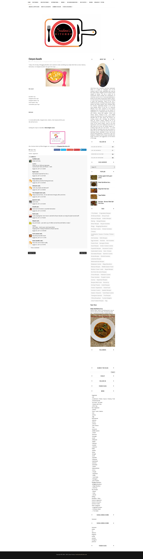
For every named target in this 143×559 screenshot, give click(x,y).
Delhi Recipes (103, 238)
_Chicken (94, 409)
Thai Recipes (107, 295)
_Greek (93, 438)
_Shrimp (94, 415)
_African (94, 422)
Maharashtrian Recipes (97, 261)
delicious (94, 532)
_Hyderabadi (95, 461)
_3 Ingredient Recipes (97, 507)
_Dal (93, 397)
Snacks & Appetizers (34, 6)
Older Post (83, 253)
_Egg (93, 416)
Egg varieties (94, 240)
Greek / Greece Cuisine (106, 246)
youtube (94, 538)
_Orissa (93, 470)
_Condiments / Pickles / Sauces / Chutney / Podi (103, 399)
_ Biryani (94, 491)
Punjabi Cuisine (105, 277)
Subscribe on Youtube (97, 154)
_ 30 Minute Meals (96, 509)
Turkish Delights (107, 298)
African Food (105, 216)
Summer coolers (95, 290)
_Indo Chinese (95, 425)
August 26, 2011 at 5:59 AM (39, 211)
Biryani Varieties (105, 224)
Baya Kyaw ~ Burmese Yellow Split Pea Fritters (106, 202)
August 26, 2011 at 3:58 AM (39, 189)
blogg (92, 226)
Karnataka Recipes (96, 253)
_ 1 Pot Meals (95, 511)
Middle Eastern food (107, 267)
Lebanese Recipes (96, 259)
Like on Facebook (96, 150)
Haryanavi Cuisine (107, 248)
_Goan (93, 455)
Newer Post (32, 253)
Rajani (34, 171)
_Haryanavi (94, 459)
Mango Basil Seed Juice (103, 189)
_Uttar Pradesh (95, 480)
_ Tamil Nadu (95, 477)
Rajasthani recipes (102, 280)
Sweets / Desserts (96, 293)
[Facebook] (113, 9)
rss (92, 531)
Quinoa (93, 280)
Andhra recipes (106, 218)
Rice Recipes (83, 2)
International (54, 2)
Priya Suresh (35, 178)
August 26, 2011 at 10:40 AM (39, 230)
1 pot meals (94, 213)
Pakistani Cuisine (105, 274)
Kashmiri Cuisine (107, 253)
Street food (107, 287)
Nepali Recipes (109, 269)
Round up (106, 282)
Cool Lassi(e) (35, 233)
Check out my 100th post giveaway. (41, 165)
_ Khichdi (94, 495)
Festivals (102, 240)
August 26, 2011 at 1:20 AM (39, 168)
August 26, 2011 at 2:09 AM (39, 182)
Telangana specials (96, 295)
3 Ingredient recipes (105, 213)
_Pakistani (94, 443)
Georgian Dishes (104, 243)
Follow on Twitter (96, 146)
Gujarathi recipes (96, 248)
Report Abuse (93, 305)
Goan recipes (95, 246)
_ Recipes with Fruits (97, 404)
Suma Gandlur (36, 240)
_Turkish (94, 432)
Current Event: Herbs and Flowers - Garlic (42, 166)
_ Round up (94, 487)
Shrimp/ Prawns (95, 285)
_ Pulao (93, 493)
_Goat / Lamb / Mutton (97, 411)
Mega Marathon (107, 264)
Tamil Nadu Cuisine (108, 293)
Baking (91, 2)
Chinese (93, 231)
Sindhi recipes (106, 285)
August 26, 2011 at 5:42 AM (39, 203)
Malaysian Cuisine (96, 264)
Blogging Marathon (72, 2)
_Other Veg (94, 406)
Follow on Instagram (97, 157)
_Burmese (94, 434)
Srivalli (34, 206)
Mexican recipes (95, 267)
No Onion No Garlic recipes (99, 272)
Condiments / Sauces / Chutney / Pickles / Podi (102, 234)
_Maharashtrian (95, 468)
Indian (62, 2)
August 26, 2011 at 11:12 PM (39, 237)
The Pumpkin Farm (37, 193)
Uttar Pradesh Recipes (97, 301)
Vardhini (34, 159)
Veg (106, 301)
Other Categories (67, 6)
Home (29, 2)
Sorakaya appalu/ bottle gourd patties (105, 176)
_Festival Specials (96, 400)
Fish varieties (110, 240)
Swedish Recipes (106, 290)
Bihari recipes (95, 224)
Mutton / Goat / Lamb (97, 269)
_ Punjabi (94, 471)
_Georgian (94, 436)
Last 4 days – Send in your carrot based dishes (43, 227)
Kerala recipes (95, 256)
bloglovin (94, 534)
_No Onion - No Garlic (97, 402)
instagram (94, 540)
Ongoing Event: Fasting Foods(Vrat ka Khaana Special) (45, 228)
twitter (93, 529)
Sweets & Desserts (46, 6)
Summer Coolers (57, 6)
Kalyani (34, 221)
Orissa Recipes (95, 274)
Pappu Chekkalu (101, 195)
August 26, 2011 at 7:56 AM (39, 217)
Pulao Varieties (95, 277)
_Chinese (94, 423)
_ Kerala (94, 466)
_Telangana (94, 479)
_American (94, 429)
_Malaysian (94, 439)
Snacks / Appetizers (57, 61)
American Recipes (96, 218)
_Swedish (94, 445)
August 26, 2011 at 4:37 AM (39, 196)
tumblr (93, 536)
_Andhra (94, 450)
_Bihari (93, 452)
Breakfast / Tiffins (99, 2)
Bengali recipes (101, 221)
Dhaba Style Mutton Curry (104, 182)
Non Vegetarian (44, 2)
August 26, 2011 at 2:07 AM (39, 175)
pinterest (94, 541)
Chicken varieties (107, 229)
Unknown (34, 185)
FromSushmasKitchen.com (81, 554)
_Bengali (94, 454)
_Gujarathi (94, 457)
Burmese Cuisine (96, 229)
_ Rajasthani (95, 473)
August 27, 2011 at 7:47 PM (39, 244)
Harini (34, 214)
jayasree (34, 200)
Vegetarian (35, 2)
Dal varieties (94, 238)
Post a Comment (35, 247)
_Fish (93, 413)
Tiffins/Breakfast (96, 298)
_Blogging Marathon (97, 484)
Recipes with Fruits (96, 282)
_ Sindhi (93, 475)
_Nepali (93, 441)
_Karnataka (94, 464)
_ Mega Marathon (96, 486)
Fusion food (94, 243)
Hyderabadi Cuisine (96, 251)
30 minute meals (95, 216)
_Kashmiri (94, 463)
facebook (94, 519)
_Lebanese (94, 447)
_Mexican (94, 420)
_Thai (93, 427)
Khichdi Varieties (105, 256)
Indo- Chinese (107, 251)
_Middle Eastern (95, 431)
